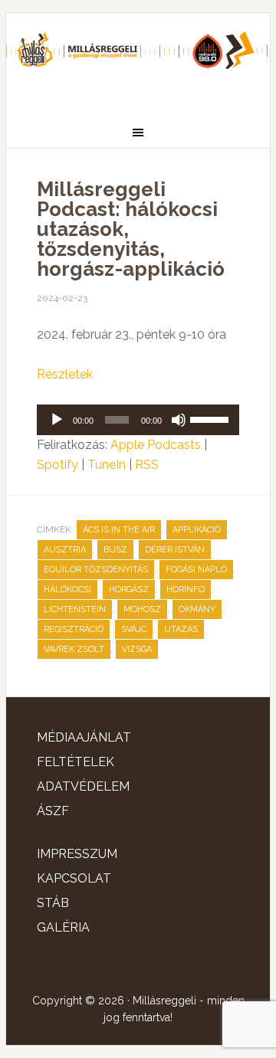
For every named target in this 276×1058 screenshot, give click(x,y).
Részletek (65, 374)
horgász (129, 590)
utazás (181, 629)
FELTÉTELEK (75, 762)
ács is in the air (119, 530)
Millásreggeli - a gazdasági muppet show (138, 59)
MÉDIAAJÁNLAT (84, 737)
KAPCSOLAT (74, 878)
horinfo (185, 590)
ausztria (65, 550)
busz (115, 550)
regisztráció (74, 629)
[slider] (211, 418)
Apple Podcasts (155, 444)
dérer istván (175, 550)
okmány (197, 609)
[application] (138, 420)
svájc (133, 629)
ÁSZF (53, 811)
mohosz (142, 609)
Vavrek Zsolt (74, 649)
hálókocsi (67, 590)
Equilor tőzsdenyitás (96, 570)
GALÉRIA (63, 927)
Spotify (57, 464)
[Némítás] (178, 419)
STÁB (53, 903)
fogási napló (196, 570)
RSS (147, 464)
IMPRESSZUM (77, 854)
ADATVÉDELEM (83, 786)
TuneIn (106, 464)
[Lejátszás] (56, 419)
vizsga (137, 649)
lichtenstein (75, 609)
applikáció (196, 530)
